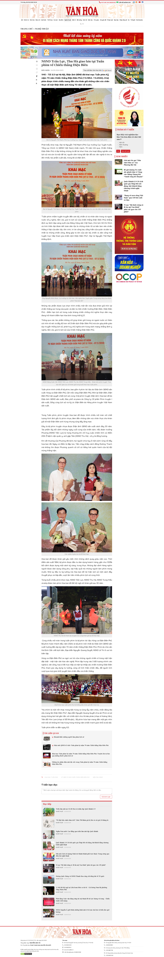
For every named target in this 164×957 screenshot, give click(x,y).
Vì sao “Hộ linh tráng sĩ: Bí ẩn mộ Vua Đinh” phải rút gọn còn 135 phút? (81, 865)
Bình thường (123, 145)
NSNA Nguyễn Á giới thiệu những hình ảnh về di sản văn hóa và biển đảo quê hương (82, 911)
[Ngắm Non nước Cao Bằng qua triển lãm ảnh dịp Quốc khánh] (48, 834)
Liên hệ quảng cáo (125, 2)
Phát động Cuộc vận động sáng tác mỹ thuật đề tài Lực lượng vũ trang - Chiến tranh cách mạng (83, 899)
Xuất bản (43, 20)
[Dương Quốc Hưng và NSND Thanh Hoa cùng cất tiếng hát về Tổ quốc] (48, 879)
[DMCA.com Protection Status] (26, 953)
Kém (120, 147)
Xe (128, 20)
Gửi (118, 151)
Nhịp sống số (123, 20)
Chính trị (26, 20)
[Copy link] (37, 72)
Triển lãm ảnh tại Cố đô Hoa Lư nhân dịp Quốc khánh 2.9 (75, 809)
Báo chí (38, 20)
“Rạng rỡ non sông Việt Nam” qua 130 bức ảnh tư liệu (133, 197)
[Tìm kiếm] (81, 24)
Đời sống (79, 20)
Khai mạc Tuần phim (51, 777)
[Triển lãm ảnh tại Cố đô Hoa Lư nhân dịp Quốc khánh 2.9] (48, 812)
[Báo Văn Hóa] (82, 931)
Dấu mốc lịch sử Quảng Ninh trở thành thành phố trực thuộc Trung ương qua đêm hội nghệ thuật (82, 855)
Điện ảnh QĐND (98, 777)
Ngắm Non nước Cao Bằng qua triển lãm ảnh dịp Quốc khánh (77, 831)
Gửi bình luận (106, 797)
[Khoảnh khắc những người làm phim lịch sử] (47, 739)
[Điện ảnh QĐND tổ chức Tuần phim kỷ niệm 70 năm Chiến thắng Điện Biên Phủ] (47, 747)
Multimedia (139, 20)
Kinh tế (85, 20)
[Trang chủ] (22, 20)
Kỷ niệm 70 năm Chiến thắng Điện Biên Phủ (75, 777)
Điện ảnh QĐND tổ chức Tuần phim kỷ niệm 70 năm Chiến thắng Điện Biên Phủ (81, 745)
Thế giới (132, 20)
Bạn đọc (116, 20)
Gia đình (61, 20)
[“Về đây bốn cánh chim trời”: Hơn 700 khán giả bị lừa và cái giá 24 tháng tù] (48, 823)
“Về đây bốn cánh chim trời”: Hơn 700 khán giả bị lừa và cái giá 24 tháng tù (82, 820)
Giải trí (74, 20)
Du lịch (56, 20)
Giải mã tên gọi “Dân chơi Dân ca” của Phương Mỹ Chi (132, 162)
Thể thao (50, 20)
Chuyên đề (103, 20)
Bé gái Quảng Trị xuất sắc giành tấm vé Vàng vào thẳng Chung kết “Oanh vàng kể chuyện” (133, 173)
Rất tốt (121, 142)
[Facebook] (37, 61)
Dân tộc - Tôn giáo (93, 20)
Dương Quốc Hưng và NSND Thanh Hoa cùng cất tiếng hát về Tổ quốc (80, 876)
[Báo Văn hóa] (82, 11)
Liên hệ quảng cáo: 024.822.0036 (72, 952)
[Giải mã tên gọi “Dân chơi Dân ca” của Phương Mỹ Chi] (118, 162)
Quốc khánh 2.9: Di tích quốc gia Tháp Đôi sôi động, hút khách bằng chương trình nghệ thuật (82, 843)
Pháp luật (110, 20)
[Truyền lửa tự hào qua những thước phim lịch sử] (47, 755)
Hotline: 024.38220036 (108, 2)
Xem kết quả (125, 151)
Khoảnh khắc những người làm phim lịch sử (69, 737)
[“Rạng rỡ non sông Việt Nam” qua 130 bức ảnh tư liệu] (118, 197)
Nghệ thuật (67, 20)
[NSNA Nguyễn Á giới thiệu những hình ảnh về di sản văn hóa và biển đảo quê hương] (48, 913)
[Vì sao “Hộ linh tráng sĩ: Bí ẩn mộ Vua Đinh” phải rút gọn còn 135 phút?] (48, 868)
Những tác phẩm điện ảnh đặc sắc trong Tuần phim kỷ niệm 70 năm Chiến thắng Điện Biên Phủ (79, 763)
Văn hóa (32, 20)
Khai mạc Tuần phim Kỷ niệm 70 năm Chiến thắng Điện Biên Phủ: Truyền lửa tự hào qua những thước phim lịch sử (81, 754)
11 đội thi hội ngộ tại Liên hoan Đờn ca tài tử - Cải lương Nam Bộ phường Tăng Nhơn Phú (81, 888)
